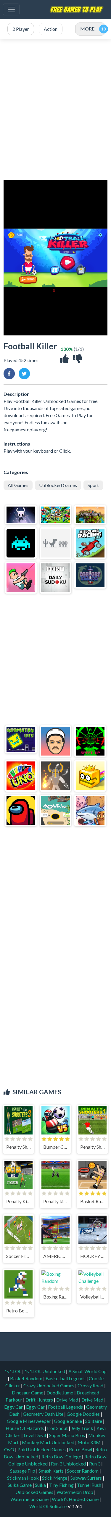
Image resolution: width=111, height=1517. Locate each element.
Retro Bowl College (61, 1456)
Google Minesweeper (29, 1421)
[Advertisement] (55, 109)
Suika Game (20, 1485)
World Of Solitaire (48, 1506)
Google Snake (68, 1421)
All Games (18, 485)
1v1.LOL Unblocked (45, 1371)
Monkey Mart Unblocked (48, 1442)
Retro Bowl (81, 1449)
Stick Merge (55, 1478)
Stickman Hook (23, 1478)
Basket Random (26, 1378)
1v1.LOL (13, 1371)
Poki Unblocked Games (42, 1449)
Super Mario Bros (67, 1435)
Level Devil (35, 1435)
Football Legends (66, 1407)
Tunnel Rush (89, 1485)
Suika (41, 1485)
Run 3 (95, 1463)
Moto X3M (90, 1442)
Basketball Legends (66, 1378)
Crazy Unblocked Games (49, 1385)
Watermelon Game (29, 1499)
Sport (93, 485)
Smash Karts (51, 1470)
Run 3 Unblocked (69, 1463)
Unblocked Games (58, 485)
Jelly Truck (82, 1428)
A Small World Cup (87, 1371)
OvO (9, 1449)
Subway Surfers (86, 1478)
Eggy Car (14, 1407)
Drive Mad (67, 1399)
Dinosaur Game (28, 1392)
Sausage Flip (23, 1470)
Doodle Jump (60, 1392)
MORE (87, 28)
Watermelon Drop (75, 1492)
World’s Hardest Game (75, 1499)
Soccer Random (83, 1470)
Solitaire (94, 1421)
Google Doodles (84, 1414)
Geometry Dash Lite (43, 1414)
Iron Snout (58, 1428)
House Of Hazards (25, 1428)
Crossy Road (91, 1385)
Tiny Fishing (62, 1485)
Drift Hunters (39, 1399)
